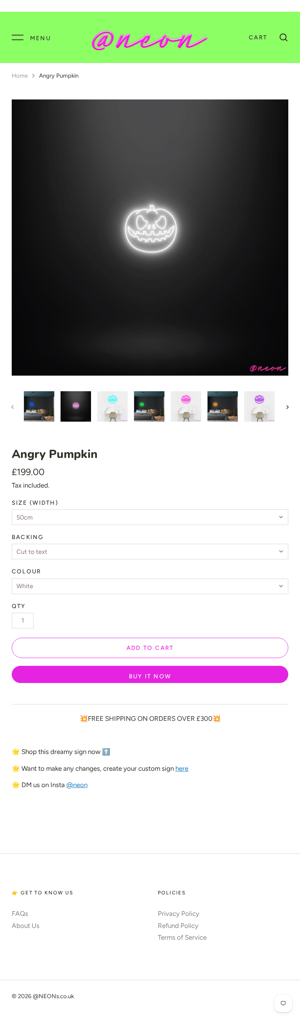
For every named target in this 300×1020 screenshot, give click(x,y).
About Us (25, 926)
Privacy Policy (178, 913)
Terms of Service (182, 937)
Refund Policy (178, 926)
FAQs (20, 913)
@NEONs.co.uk (53, 996)
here (181, 768)
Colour (26, 571)
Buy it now (150, 676)
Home (20, 75)
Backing (28, 537)
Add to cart (150, 647)
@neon (77, 785)
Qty (19, 606)
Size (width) (35, 502)
